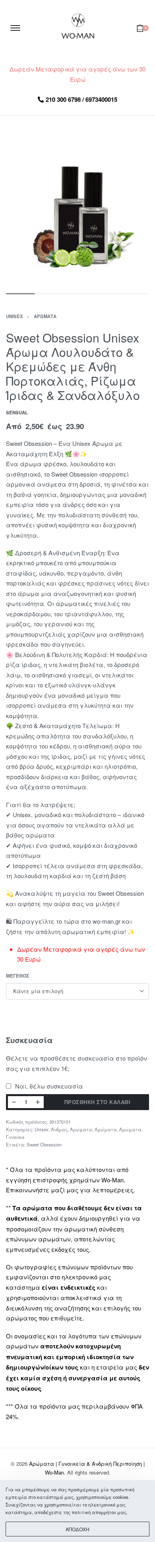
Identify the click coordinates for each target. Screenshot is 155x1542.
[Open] (15, 28)
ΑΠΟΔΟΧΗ (77, 1529)
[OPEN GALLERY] (77, 213)
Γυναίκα (15, 1137)
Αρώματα (45, 316)
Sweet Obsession (44, 1144)
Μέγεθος (17, 976)
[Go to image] (20, 293)
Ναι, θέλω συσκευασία (48, 1086)
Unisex (14, 316)
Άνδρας (59, 1129)
